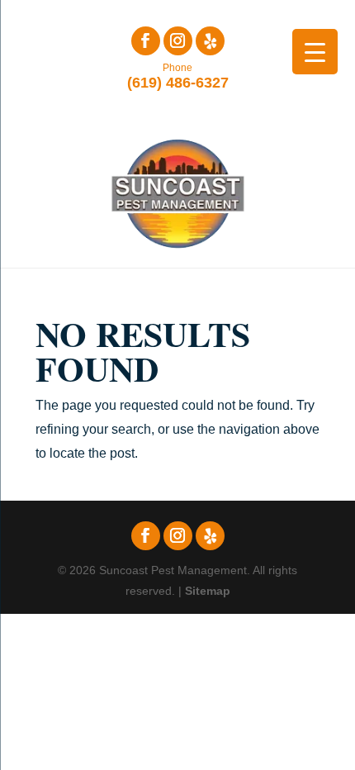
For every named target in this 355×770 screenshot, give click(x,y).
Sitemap (207, 590)
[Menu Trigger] (315, 51)
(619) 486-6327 (178, 76)
